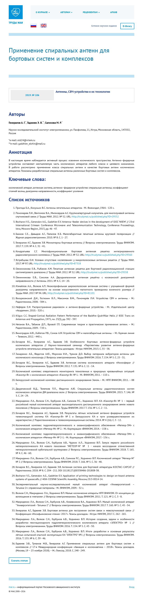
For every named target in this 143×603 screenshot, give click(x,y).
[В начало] (16, 22)
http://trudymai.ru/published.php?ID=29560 (108, 254)
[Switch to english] (44, 25)
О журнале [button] (42, 12)
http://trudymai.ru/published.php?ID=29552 (95, 216)
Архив (113, 12)
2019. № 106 (32, 95)
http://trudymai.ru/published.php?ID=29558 (104, 272)
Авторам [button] (65, 12)
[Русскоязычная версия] (33, 25)
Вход (131, 587)
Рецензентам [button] (90, 12)
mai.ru (12, 587)
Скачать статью (19, 560)
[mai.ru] (16, 12)
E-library (127, 26)
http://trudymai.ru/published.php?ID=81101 (71, 293)
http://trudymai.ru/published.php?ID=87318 (57, 263)
